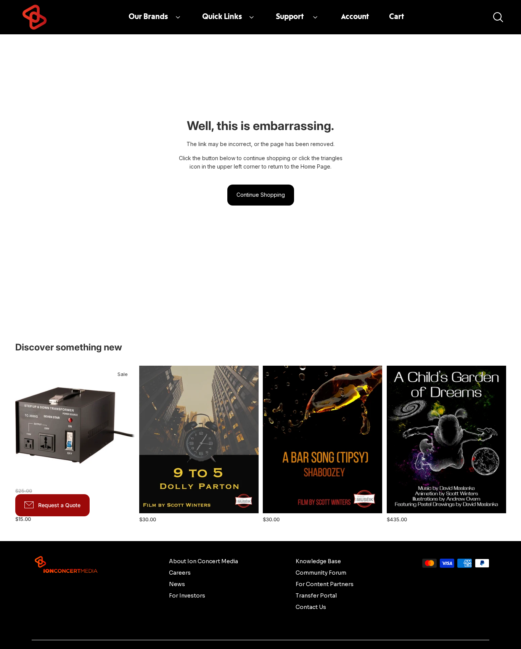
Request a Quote (59, 505)
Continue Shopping (260, 194)
